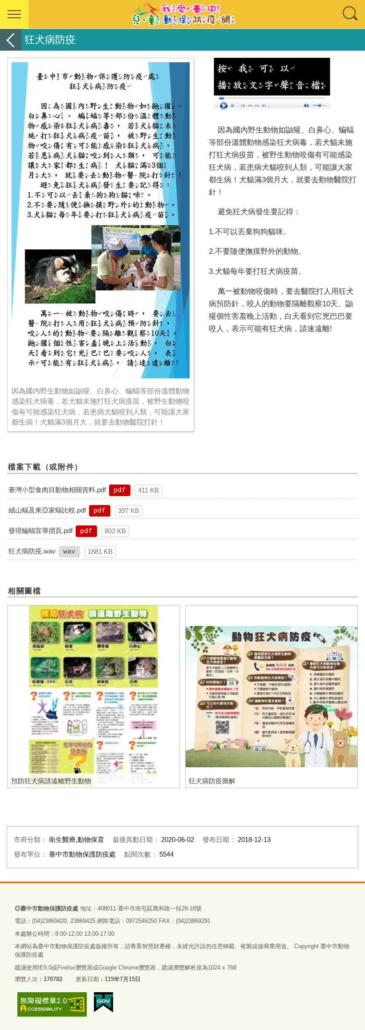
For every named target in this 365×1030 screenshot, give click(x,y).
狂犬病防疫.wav (32, 551)
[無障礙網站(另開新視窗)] (52, 1004)
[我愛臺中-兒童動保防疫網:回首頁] (182, 14)
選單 (14, 14)
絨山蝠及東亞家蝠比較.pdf (47, 510)
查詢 (351, 14)
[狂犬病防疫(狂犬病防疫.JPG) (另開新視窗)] (101, 220)
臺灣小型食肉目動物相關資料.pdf (57, 489)
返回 (10, 40)
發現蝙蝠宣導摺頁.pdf (40, 530)
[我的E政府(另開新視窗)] (103, 1002)
